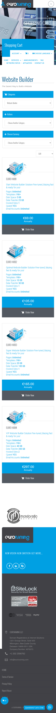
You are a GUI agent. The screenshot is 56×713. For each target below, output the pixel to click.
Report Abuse (6, 690)
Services (15, 60)
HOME (4, 670)
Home (6, 60)
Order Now (29, 229)
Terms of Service (7, 676)
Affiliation (27, 63)
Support (5, 697)
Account (16, 53)
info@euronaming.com (19, 659)
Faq (42, 60)
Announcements (31, 60)
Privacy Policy (7, 683)
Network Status (13, 63)
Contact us (39, 63)
